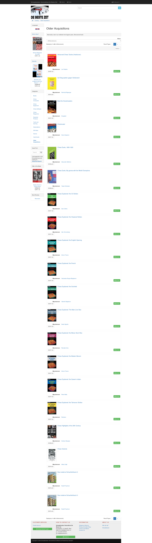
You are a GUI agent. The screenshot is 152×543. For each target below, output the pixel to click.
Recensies (37, 198)
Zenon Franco (65, 255)
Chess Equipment (36, 104)
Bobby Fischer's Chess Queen (37, 185)
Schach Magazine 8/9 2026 (37, 53)
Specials (34, 61)
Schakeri (71, 540)
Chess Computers (36, 99)
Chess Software (37, 109)
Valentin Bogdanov (66, 301)
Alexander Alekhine (66, 162)
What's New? (35, 34)
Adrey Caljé (64, 464)
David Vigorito (64, 324)
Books (34, 96)
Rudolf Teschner (65, 486)
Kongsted (63, 116)
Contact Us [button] (66, 537)
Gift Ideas (35, 130)
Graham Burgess (65, 441)
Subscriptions (36, 127)
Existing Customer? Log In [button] (43, 529)
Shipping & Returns (84, 525)
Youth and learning (35, 122)
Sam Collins (64, 208)
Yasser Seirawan (65, 186)
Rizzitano (63, 417)
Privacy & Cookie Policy (85, 527)
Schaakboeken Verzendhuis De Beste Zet (44, 2)
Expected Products (35, 118)
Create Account (37, 525)
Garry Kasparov (65, 135)
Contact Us (82, 530)
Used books (36, 137)
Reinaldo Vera (64, 348)
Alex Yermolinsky (65, 232)
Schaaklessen (105, 528)
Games (35, 133)
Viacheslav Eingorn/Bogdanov (68, 278)
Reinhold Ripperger (66, 92)
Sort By (117, 48)
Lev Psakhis (64, 69)
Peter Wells (64, 394)
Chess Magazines (36, 113)
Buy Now (117, 71)
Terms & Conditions (84, 528)
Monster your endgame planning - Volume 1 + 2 (37, 81)
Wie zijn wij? (105, 525)
